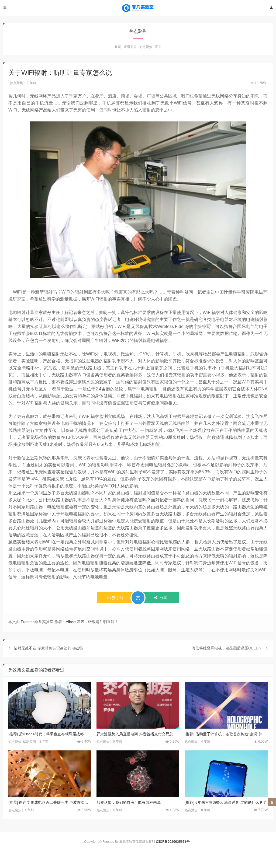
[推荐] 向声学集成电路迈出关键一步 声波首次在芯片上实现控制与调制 (49, 802)
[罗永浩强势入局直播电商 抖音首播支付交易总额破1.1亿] (137, 705)
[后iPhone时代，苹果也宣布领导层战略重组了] (49, 705)
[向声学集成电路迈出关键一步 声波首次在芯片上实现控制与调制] (49, 773)
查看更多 (130, 47)
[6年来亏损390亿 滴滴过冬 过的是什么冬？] (226, 773)
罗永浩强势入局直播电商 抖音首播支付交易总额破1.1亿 (137, 734)
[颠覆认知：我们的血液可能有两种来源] (137, 773)
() (117, 598)
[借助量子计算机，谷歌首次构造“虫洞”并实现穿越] (226, 705)
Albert (71, 622)
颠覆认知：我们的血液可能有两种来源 (128, 802)
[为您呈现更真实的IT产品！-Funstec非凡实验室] (138, 8)
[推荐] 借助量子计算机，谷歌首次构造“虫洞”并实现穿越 (226, 734)
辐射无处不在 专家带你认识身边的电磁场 (48, 648)
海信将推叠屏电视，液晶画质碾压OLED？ (227, 648)
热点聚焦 (145, 47)
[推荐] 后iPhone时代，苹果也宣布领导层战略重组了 (49, 734)
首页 (118, 47)
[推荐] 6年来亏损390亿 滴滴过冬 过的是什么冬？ (226, 802)
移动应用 (29, 742)
